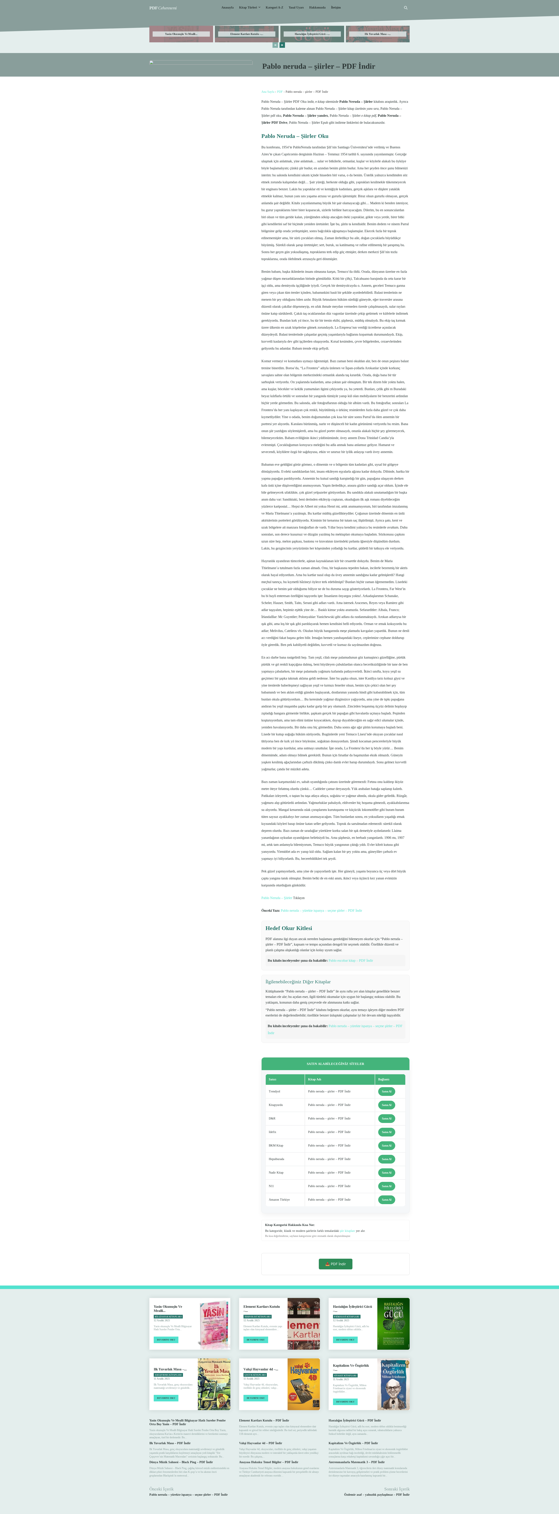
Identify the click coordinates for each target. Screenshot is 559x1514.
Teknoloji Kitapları (258, 1317)
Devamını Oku (166, 1340)
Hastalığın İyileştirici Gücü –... (312, 34)
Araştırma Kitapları (168, 1375)
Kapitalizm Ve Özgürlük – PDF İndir (353, 1443)
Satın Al (387, 1091)
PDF (280, 91)
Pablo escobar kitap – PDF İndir (351, 960)
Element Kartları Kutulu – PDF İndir (264, 1420)
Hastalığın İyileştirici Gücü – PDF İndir (355, 1420)
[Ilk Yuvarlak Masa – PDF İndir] (214, 1384)
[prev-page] (275, 45)
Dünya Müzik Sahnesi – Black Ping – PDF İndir (181, 1462)
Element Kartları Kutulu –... (246, 34)
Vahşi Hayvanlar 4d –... (260, 1369)
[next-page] (282, 45)
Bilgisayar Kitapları (168, 1317)
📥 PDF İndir (335, 1264)
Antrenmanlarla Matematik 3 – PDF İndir (357, 1462)
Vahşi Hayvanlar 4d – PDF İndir (260, 1443)
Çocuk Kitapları (255, 1375)
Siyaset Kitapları (345, 1376)
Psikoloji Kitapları (346, 1317)
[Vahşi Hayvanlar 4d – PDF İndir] (304, 1384)
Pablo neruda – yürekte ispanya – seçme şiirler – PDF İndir (321, 910)
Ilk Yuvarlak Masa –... (378, 34)
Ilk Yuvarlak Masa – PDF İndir (170, 1443)
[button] (406, 8)
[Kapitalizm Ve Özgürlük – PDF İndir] (393, 1384)
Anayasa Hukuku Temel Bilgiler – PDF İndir (268, 1462)
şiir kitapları (347, 1230)
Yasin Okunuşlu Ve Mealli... (181, 34)
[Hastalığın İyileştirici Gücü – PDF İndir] (393, 1324)
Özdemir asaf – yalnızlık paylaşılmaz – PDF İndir (377, 1494)
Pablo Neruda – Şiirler (276, 898)
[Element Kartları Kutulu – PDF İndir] (304, 1324)
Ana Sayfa (267, 91)
